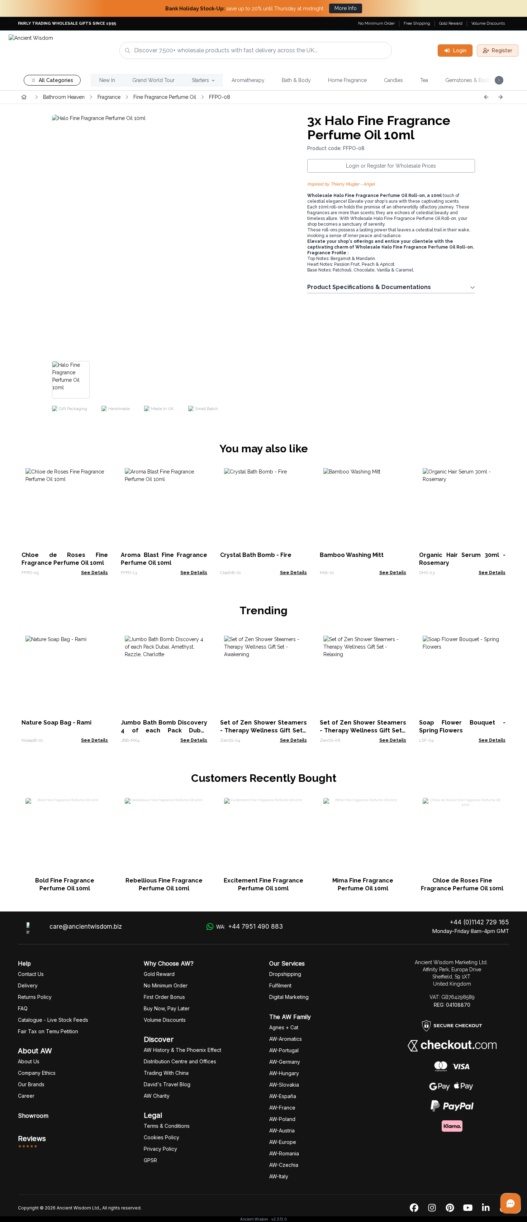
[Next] (500, 97)
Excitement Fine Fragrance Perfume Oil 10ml (263, 884)
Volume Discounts (488, 23)
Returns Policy (35, 997)
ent (280, 985)
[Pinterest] (450, 1208)
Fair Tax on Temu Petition (48, 1031)
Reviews (32, 1138)
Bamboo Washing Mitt (352, 555)
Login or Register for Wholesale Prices (391, 166)
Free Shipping (417, 23)
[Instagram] (432, 1208)
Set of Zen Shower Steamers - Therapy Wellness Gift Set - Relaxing (363, 730)
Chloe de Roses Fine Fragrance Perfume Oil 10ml (462, 884)
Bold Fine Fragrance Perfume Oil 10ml (64, 884)
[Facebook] (414, 1208)
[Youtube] (467, 1208)
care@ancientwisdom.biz (85, 926)
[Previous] (486, 97)
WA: (249, 926)
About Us (28, 1061)
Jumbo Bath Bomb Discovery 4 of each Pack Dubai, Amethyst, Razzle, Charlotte (164, 730)
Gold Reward (450, 23)
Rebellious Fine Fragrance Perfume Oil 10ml (164, 884)
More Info (345, 8)
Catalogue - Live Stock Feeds (53, 1020)
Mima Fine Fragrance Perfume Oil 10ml (362, 884)
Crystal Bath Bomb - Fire (255, 555)
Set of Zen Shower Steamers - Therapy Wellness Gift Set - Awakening (263, 730)
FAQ (23, 1008)
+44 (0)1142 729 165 (479, 922)
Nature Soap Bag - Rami (56, 722)
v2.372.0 (279, 1219)
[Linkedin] (485, 1208)
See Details (94, 572)
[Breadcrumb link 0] (24, 97)
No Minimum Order (376, 23)
